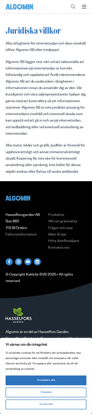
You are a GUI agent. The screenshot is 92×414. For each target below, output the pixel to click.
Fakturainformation (21, 235)
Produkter (56, 215)
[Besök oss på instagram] (18, 261)
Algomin (20, 6)
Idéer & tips (57, 235)
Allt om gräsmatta (62, 222)
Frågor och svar (60, 229)
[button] (73, 6)
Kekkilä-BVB (36, 275)
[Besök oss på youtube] (27, 261)
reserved (13, 282)
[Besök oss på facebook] (9, 261)
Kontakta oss (59, 248)
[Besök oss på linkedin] (37, 261)
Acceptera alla (46, 380)
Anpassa (46, 392)
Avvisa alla (46, 404)
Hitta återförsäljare (63, 241)
